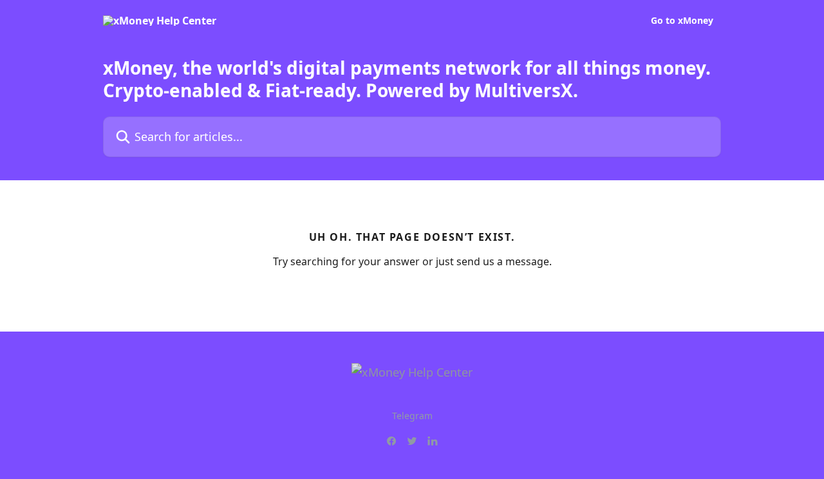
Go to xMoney (682, 20)
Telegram (412, 415)
